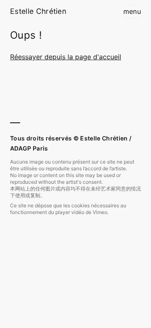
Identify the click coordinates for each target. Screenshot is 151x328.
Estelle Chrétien (38, 11)
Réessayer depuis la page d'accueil (65, 57)
